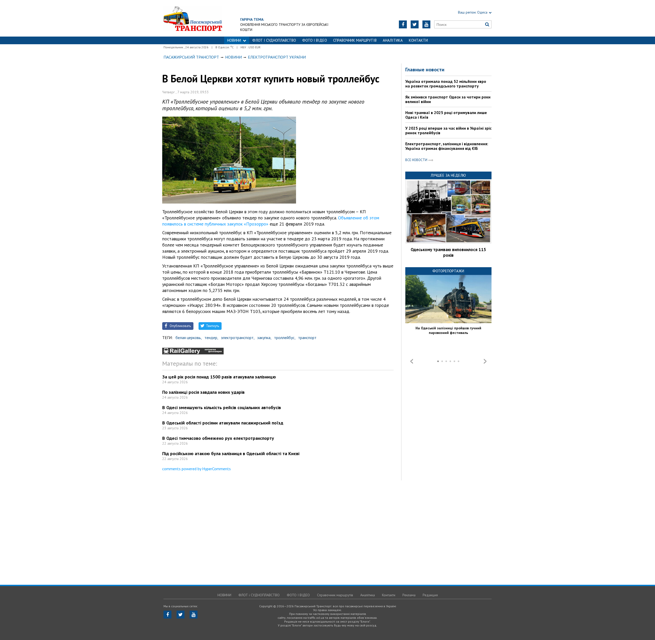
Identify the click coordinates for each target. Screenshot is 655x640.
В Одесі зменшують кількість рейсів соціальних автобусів (221, 407)
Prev (411, 361)
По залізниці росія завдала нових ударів (203, 392)
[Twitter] (415, 24)
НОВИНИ (234, 40)
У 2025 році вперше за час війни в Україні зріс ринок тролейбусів (448, 130)
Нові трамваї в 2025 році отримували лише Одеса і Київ (446, 115)
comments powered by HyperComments (196, 468)
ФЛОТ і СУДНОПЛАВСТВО (274, 40)
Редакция (430, 595)
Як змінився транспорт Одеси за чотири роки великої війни (447, 99)
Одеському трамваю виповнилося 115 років (448, 252)
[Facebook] (403, 24)
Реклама (409, 595)
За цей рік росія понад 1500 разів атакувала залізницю (219, 377)
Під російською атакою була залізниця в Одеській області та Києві (230, 453)
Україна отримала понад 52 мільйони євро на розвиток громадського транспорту (445, 83)
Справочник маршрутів (355, 40)
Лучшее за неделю (448, 175)
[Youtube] (426, 24)
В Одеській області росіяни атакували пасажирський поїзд (222, 423)
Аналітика (393, 40)
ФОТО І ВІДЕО (314, 40)
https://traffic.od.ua (192, 18)
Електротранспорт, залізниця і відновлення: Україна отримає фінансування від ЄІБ (446, 146)
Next (485, 361)
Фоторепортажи (448, 270)
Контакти (418, 40)
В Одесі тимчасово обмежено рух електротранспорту (218, 438)
